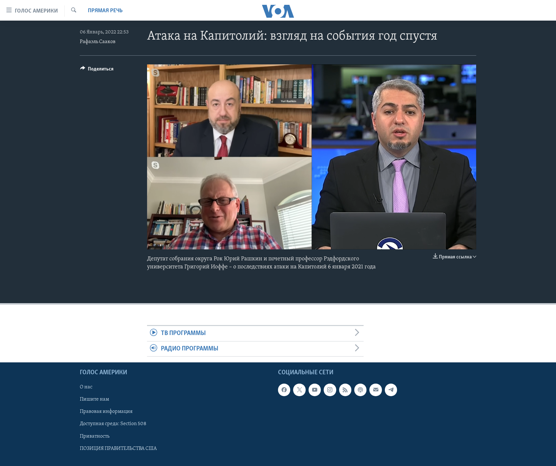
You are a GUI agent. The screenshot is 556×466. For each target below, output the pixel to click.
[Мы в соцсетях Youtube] (315, 390)
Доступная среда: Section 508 (113, 423)
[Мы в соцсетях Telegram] (391, 390)
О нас (86, 387)
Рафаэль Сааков (98, 41)
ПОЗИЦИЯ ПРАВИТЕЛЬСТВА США (118, 448)
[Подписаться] (375, 390)
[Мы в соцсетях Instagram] (330, 390)
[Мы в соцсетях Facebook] (284, 390)
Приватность (94, 436)
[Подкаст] (360, 390)
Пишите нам (94, 399)
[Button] (97, 70)
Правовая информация (106, 411)
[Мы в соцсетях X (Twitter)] (299, 390)
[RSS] (345, 390)
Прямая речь (105, 11)
